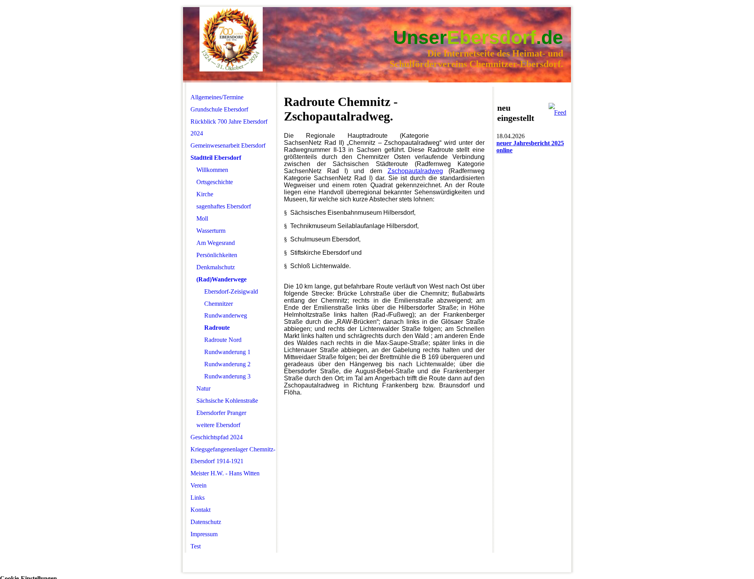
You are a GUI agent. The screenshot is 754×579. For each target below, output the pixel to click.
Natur (203, 388)
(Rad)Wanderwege (221, 279)
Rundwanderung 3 (227, 376)
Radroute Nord (223, 339)
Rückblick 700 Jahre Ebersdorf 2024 (228, 127)
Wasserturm (210, 230)
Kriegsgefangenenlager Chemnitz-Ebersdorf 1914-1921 (232, 455)
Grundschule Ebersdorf (219, 109)
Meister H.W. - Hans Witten (225, 473)
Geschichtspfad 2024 (216, 437)
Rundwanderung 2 (227, 364)
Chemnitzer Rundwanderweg (225, 309)
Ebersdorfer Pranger (221, 412)
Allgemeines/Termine (216, 97)
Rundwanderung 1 (227, 352)
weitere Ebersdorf (218, 425)
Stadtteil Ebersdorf (215, 157)
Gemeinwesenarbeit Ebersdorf (227, 145)
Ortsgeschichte (214, 182)
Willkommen (212, 169)
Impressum (204, 534)
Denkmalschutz (215, 267)
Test (195, 546)
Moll (202, 218)
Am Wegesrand (215, 242)
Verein (198, 485)
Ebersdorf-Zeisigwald (231, 291)
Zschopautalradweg (415, 171)
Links (197, 497)
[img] (231, 39)
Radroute (217, 327)
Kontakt (200, 509)
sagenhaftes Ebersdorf (223, 206)
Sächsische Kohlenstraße (227, 400)
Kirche (204, 194)
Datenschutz (205, 522)
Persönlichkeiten (216, 255)
